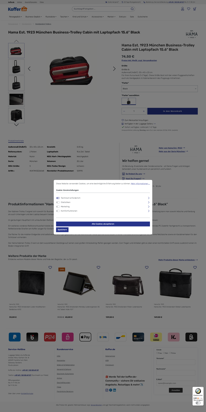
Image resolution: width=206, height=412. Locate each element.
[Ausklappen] (149, 197)
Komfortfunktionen (69, 211)
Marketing (65, 207)
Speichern (62, 230)
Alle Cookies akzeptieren (103, 224)
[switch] (58, 202)
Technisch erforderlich (70, 198)
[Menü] (202, 388)
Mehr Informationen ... (140, 183)
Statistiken (65, 202)
